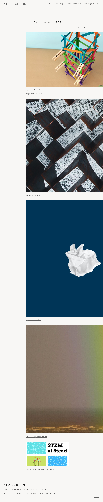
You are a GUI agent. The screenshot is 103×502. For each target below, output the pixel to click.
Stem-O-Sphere (15, 4)
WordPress (96, 497)
